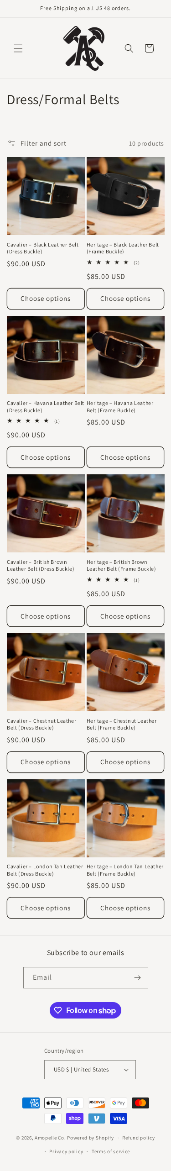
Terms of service (111, 1151)
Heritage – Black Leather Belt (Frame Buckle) (123, 248)
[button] (18, 48)
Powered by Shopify (90, 1137)
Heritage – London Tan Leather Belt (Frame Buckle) (125, 870)
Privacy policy (66, 1151)
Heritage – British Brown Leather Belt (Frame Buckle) (121, 565)
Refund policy (138, 1137)
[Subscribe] (138, 977)
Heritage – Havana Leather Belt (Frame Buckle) (120, 406)
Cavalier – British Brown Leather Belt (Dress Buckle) (40, 565)
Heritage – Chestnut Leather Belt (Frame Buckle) (122, 724)
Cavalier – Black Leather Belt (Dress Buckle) (42, 248)
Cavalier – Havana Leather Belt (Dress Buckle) (45, 406)
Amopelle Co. (51, 1137)
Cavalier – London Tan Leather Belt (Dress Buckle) (45, 870)
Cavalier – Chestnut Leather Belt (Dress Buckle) (41, 724)
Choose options (46, 298)
